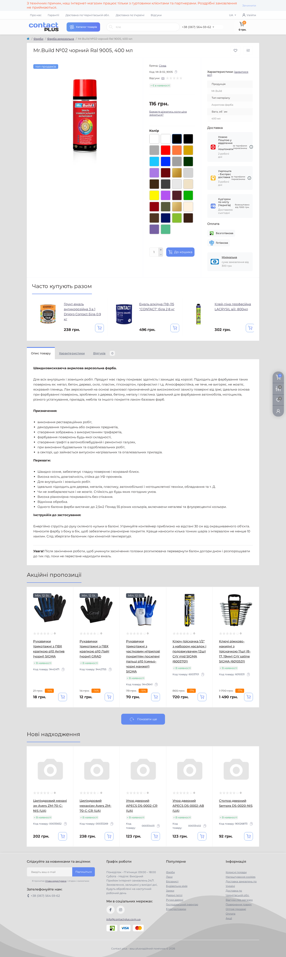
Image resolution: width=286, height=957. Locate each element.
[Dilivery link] (251, 147)
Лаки (169, 876)
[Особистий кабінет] (278, 410)
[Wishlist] (67, 601)
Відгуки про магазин (239, 899)
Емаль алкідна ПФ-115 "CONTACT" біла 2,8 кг (157, 306)
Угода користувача (55, 881)
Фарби (38, 38)
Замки (170, 890)
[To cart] (99, 328)
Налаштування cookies (240, 876)
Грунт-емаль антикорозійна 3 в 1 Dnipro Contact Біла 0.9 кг (82, 311)
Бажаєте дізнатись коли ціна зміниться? (168, 113)
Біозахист (172, 881)
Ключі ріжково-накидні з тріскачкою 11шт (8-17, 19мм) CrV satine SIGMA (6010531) (235, 651)
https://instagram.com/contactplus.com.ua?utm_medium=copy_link (120, 910)
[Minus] (160, 254)
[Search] (111, 27)
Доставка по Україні (130, 15)
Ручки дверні (174, 899)
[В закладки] (235, 50)
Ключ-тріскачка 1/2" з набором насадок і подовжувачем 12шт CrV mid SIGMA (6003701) (189, 651)
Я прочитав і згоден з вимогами (60, 881)
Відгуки (156, 15)
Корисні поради (236, 872)
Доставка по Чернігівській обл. (88, 15)
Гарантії (53, 15)
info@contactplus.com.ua (123, 919)
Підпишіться (83, 871)
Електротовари (176, 909)
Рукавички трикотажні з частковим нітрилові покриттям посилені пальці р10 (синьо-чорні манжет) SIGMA (143, 656)
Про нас (35, 15)
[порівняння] (248, 50)
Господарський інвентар (182, 904)
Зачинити (249, 5)
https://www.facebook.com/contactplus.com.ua (110, 910)
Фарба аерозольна (60, 38)
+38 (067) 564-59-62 (196, 27)
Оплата (230, 913)
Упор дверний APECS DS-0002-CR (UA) (141, 806)
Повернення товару (239, 904)
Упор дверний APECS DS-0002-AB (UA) (188, 806)
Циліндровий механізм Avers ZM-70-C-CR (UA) (95, 806)
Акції (229, 918)
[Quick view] (67, 593)
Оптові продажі (236, 909)
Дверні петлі (174, 895)
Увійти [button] (251, 15)
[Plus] (160, 249)
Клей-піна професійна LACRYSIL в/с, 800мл (233, 306)
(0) (163, 78)
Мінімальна (229, 257)
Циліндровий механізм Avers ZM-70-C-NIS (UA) (50, 806)
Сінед (162, 65)
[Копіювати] (175, 71)
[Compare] (67, 609)
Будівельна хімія (176, 886)
